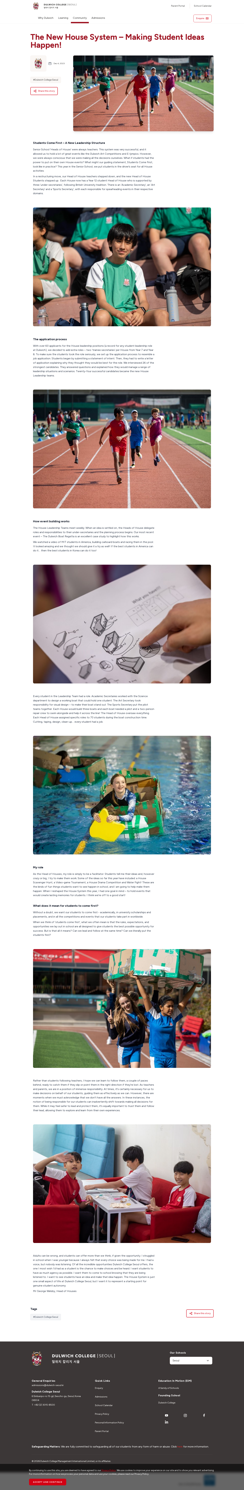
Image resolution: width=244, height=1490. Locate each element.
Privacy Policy (102, 1414)
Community (80, 17)
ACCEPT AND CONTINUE (47, 1482)
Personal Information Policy (109, 1422)
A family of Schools (168, 1388)
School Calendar (203, 5)
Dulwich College (166, 1402)
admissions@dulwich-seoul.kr (48, 1385)
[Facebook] (204, 1415)
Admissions (98, 17)
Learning (63, 17)
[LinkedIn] (166, 1422)
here (180, 1446)
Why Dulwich (45, 17)
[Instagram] (185, 1415)
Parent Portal (178, 5)
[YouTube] (166, 1415)
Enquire (200, 18)
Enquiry (99, 1388)
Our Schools (178, 1352)
